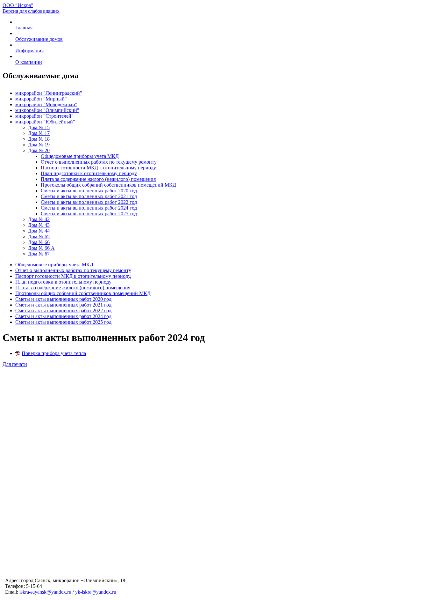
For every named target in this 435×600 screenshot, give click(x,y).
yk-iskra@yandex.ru (95, 592)
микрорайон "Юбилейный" (45, 121)
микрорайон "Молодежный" (46, 104)
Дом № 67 (39, 253)
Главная (23, 27)
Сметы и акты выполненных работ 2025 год (89, 213)
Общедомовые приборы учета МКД (80, 156)
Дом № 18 (39, 139)
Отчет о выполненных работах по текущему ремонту (99, 162)
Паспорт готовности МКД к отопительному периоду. (99, 167)
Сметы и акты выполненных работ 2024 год (89, 208)
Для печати (15, 364)
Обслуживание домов (39, 39)
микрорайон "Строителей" (44, 116)
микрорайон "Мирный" (41, 98)
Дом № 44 (39, 230)
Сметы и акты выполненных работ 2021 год (89, 196)
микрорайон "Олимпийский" (47, 110)
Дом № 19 (39, 144)
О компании (28, 62)
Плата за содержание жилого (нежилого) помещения (98, 179)
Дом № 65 (39, 236)
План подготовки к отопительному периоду (89, 173)
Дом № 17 (39, 133)
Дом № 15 (39, 127)
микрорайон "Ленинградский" (48, 93)
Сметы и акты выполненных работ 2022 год (89, 202)
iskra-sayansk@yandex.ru (45, 592)
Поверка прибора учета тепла (54, 353)
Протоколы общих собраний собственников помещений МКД (108, 185)
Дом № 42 (39, 219)
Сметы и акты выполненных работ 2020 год (89, 190)
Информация (29, 50)
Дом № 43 (39, 225)
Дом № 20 (39, 150)
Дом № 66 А (41, 248)
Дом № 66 (39, 242)
